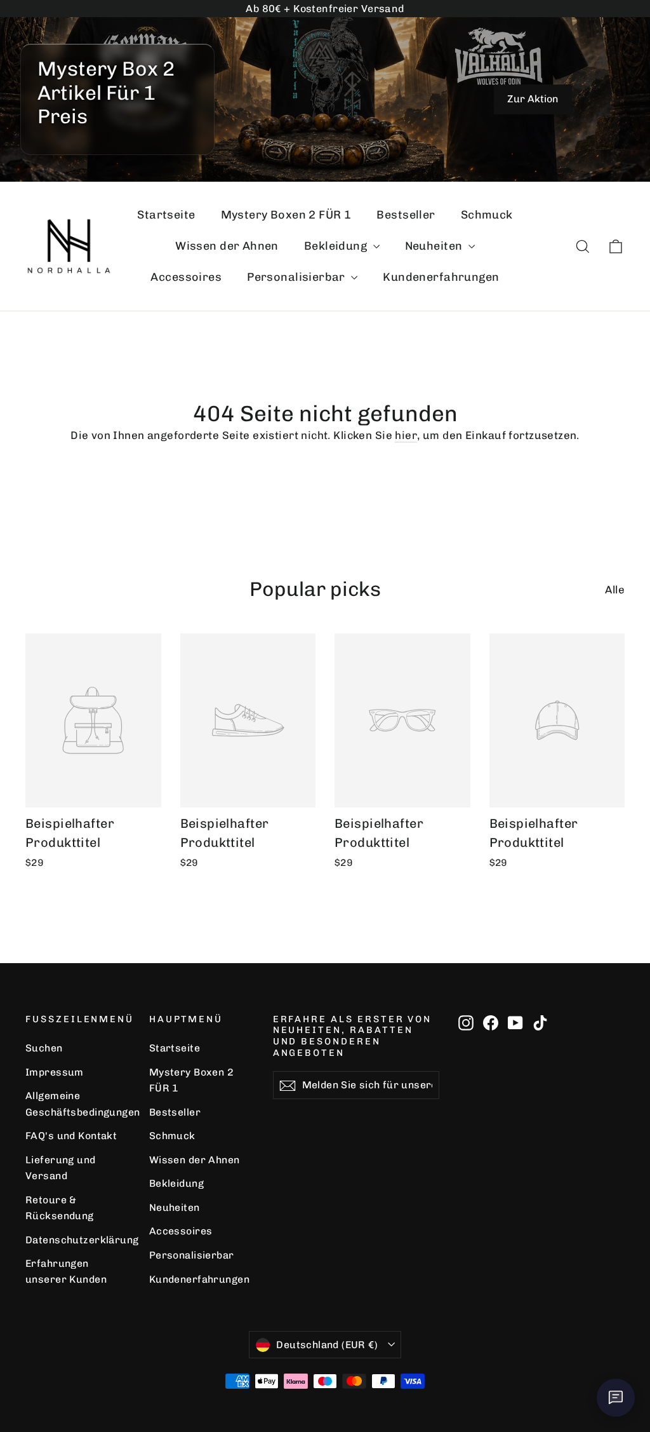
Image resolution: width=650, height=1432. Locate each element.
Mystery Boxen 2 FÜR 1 (286, 215)
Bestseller (405, 215)
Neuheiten (435, 246)
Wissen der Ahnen (227, 246)
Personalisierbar (297, 277)
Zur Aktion (533, 99)
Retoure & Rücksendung (59, 1208)
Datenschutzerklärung (77, 1240)
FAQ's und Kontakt (71, 1136)
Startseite (166, 215)
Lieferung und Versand (60, 1168)
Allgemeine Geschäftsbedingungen (77, 1104)
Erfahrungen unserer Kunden (66, 1271)
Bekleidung (337, 246)
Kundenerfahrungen (441, 277)
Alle (615, 589)
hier (406, 435)
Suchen (44, 1048)
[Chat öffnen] (616, 1398)
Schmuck (487, 215)
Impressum (54, 1072)
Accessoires (186, 277)
